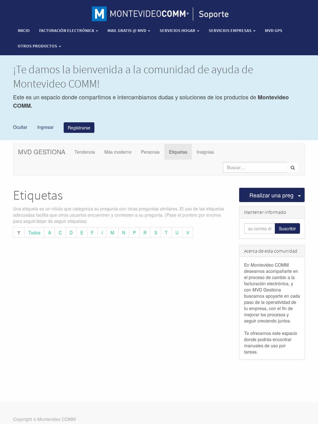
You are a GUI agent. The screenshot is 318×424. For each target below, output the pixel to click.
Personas (150, 152)
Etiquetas (178, 152)
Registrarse (79, 127)
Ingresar (45, 127)
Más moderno (118, 152)
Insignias (205, 152)
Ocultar (20, 127)
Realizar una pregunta (271, 195)
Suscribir (287, 228)
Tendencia (85, 152)
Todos (34, 232)
